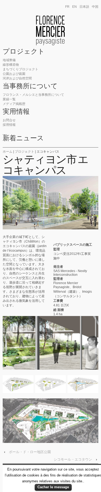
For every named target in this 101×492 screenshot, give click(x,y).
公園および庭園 (14, 74)
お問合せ (9, 120)
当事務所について (30, 86)
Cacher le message (53, 487)
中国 (95, 7)
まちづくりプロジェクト (20, 69)
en (74, 7)
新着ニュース (23, 138)
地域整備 (9, 60)
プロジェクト (24, 51)
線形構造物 (11, 65)
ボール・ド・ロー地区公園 (30, 452)
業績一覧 (9, 99)
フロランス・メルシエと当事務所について (33, 95)
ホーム (7, 151)
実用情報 (16, 111)
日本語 (84, 7)
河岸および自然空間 (17, 78)
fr (67, 7)
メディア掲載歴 (14, 104)
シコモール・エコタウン (73, 459)
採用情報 (9, 125)
